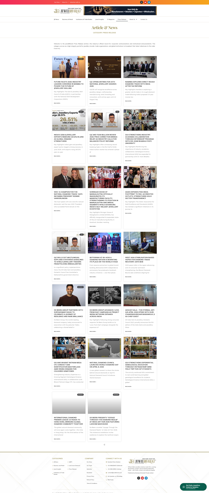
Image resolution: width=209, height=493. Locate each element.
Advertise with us (75, 2)
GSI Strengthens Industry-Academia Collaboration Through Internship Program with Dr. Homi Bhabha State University (139, 139)
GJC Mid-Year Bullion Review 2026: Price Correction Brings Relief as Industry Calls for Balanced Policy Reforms (103, 138)
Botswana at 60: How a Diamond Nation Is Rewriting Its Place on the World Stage (104, 259)
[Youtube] (145, 2)
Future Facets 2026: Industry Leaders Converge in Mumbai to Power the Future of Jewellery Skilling (69, 85)
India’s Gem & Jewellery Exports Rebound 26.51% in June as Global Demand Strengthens (69, 138)
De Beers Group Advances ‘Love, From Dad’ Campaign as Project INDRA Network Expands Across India (104, 313)
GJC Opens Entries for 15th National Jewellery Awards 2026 (103, 84)
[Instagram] (141, 2)
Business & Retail (67, 19)
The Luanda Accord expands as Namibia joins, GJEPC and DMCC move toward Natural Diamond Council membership (69, 473)
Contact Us (144, 19)
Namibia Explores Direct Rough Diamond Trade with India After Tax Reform (140, 84)
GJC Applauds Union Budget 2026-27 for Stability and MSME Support (104, 472)
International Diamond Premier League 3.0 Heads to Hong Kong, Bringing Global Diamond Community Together (68, 421)
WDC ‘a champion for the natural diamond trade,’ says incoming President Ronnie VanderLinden (68, 195)
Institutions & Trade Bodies (84, 19)
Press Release (122, 19)
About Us (64, 2)
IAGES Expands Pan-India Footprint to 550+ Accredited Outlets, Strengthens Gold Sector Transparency (139, 195)
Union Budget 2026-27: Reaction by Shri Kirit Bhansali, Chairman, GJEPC (140, 472)
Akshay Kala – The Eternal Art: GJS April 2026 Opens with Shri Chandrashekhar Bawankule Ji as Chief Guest (140, 313)
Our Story (57, 2)
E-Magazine (110, 19)
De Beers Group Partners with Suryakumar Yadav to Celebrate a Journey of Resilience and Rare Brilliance (68, 313)
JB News (56, 19)
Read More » (57, 103)
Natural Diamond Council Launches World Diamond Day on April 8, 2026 (104, 365)
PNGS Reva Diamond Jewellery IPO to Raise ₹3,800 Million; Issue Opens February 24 (140, 420)
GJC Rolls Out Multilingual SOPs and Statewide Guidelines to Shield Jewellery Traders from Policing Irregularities (68, 260)
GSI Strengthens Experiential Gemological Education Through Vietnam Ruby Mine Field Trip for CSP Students (139, 366)
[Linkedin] (149, 2)
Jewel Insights (99, 19)
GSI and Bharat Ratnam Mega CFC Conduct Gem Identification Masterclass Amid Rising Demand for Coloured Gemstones (67, 367)
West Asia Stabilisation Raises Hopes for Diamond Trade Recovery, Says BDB (139, 259)
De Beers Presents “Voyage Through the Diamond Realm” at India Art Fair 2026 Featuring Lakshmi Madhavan (104, 421)
